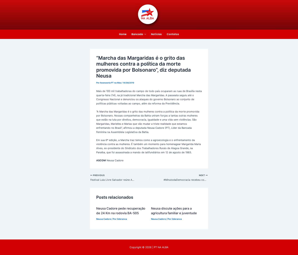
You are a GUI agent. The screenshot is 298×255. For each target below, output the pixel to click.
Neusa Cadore (103, 219)
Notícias (156, 34)
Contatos (173, 34)
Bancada (137, 34)
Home (122, 34)
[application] (144, 34)
